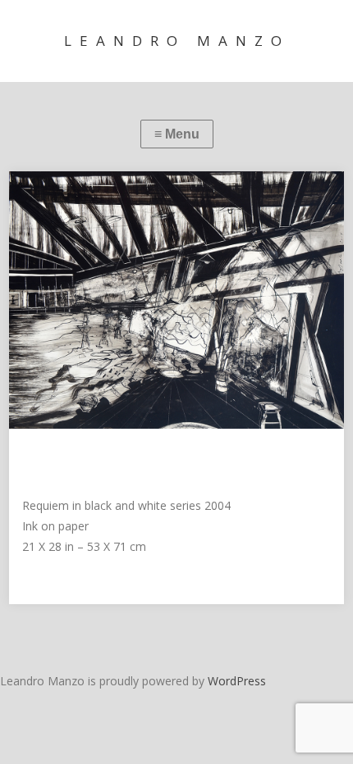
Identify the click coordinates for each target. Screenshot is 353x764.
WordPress (237, 681)
